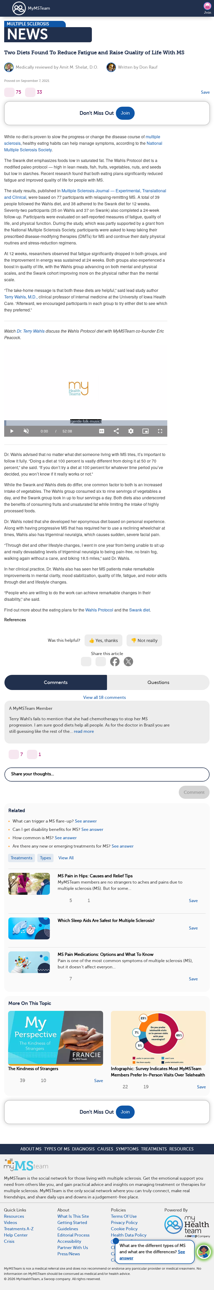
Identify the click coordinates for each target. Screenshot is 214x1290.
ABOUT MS (30, 1149)
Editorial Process (73, 1235)
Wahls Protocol (99, 610)
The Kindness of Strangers (33, 1068)
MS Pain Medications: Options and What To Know (105, 954)
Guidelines (67, 1229)
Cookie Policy (124, 1229)
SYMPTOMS (127, 1149)
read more (84, 731)
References (15, 619)
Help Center (16, 1235)
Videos (10, 1222)
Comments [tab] (56, 682)
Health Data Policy (128, 1235)
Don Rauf (148, 67)
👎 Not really (144, 640)
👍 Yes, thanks (103, 640)
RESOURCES (181, 1149)
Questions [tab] (158, 682)
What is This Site (73, 1216)
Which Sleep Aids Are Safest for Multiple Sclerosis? (106, 920)
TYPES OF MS (57, 1149)
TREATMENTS (154, 1149)
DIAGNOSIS (83, 1149)
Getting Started (72, 1222)
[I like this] (9, 92)
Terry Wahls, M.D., (21, 297)
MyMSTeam (39, 8)
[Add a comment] (30, 92)
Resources (14, 1216)
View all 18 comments (105, 697)
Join (207, 12)
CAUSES (105, 1149)
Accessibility (69, 1241)
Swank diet (139, 610)
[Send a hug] (32, 754)
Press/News (68, 1254)
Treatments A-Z (19, 1229)
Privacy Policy (124, 1222)
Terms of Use (124, 1216)
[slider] (85, 423)
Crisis (9, 1241)
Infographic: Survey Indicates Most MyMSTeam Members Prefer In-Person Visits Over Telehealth (158, 1071)
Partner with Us (72, 1247)
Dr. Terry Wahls (30, 331)
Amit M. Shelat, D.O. (79, 67)
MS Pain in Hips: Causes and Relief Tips (95, 876)
